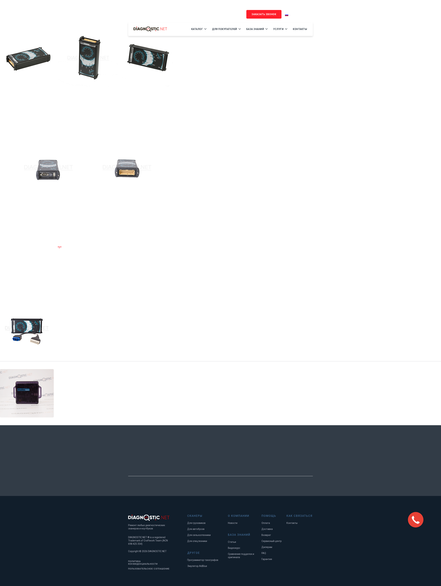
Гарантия (266, 559)
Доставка (267, 529)
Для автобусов (195, 529)
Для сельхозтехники (199, 535)
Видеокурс (234, 548)
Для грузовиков (196, 523)
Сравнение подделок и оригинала (241, 556)
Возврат (266, 535)
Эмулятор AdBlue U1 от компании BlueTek (120, 387)
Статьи (232, 542)
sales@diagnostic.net (175, 11)
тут (59, 247)
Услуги (278, 29)
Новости (232, 523)
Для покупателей (224, 29)
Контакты (300, 29)
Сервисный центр (271, 541)
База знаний (255, 29)
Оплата (265, 523)
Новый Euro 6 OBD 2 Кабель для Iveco (114, 324)
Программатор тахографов (202, 560)
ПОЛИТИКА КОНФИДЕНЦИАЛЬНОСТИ (143, 562)
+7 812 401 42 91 (142, 11)
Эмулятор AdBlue (197, 566)
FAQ (263, 553)
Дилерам (266, 547)
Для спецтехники (197, 541)
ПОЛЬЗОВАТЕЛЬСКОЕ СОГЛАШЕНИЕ (149, 569)
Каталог (197, 29)
